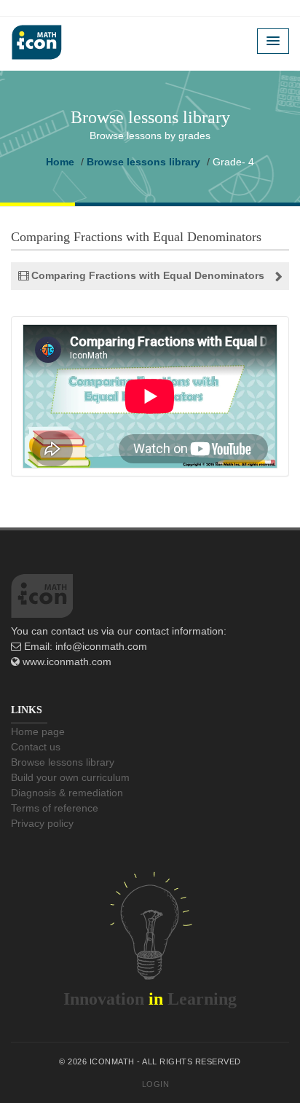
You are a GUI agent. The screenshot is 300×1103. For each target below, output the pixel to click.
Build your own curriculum (70, 777)
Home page (38, 731)
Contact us (35, 747)
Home (60, 162)
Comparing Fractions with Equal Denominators (147, 275)
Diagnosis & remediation (67, 792)
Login (156, 1084)
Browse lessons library (143, 162)
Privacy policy (42, 823)
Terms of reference (54, 808)
